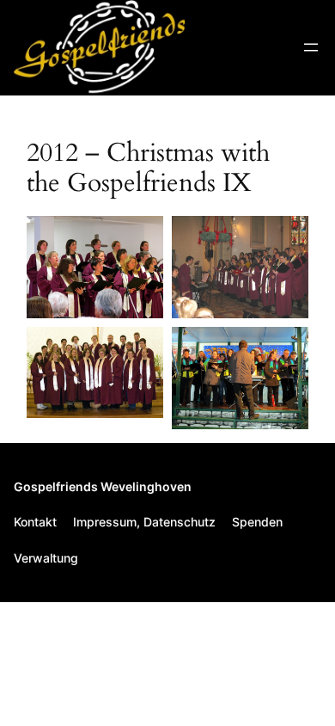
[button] (95, 267)
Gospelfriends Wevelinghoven (103, 486)
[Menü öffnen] (311, 47)
